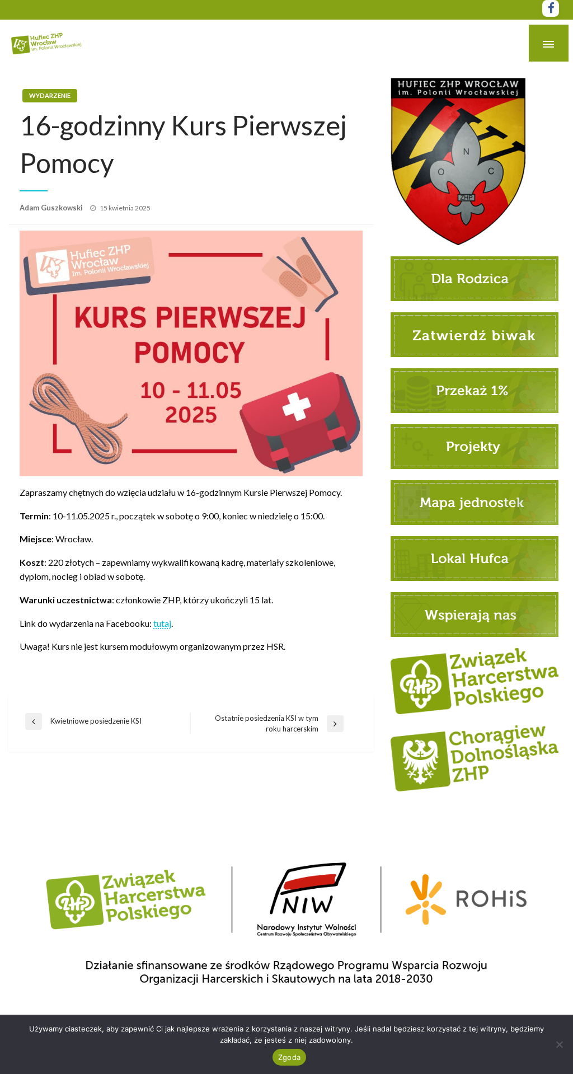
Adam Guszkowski (52, 207)
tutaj (162, 623)
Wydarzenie (50, 95)
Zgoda (289, 1057)
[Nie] (559, 1044)
